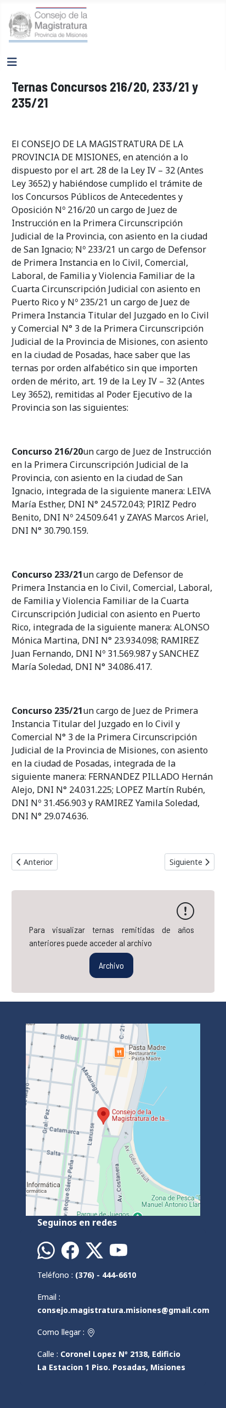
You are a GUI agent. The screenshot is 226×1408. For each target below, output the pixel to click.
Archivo (111, 965)
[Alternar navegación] (12, 62)
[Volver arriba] (206, 1387)
